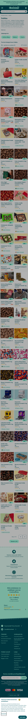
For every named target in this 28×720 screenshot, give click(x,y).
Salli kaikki (22, 717)
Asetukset (3, 713)
